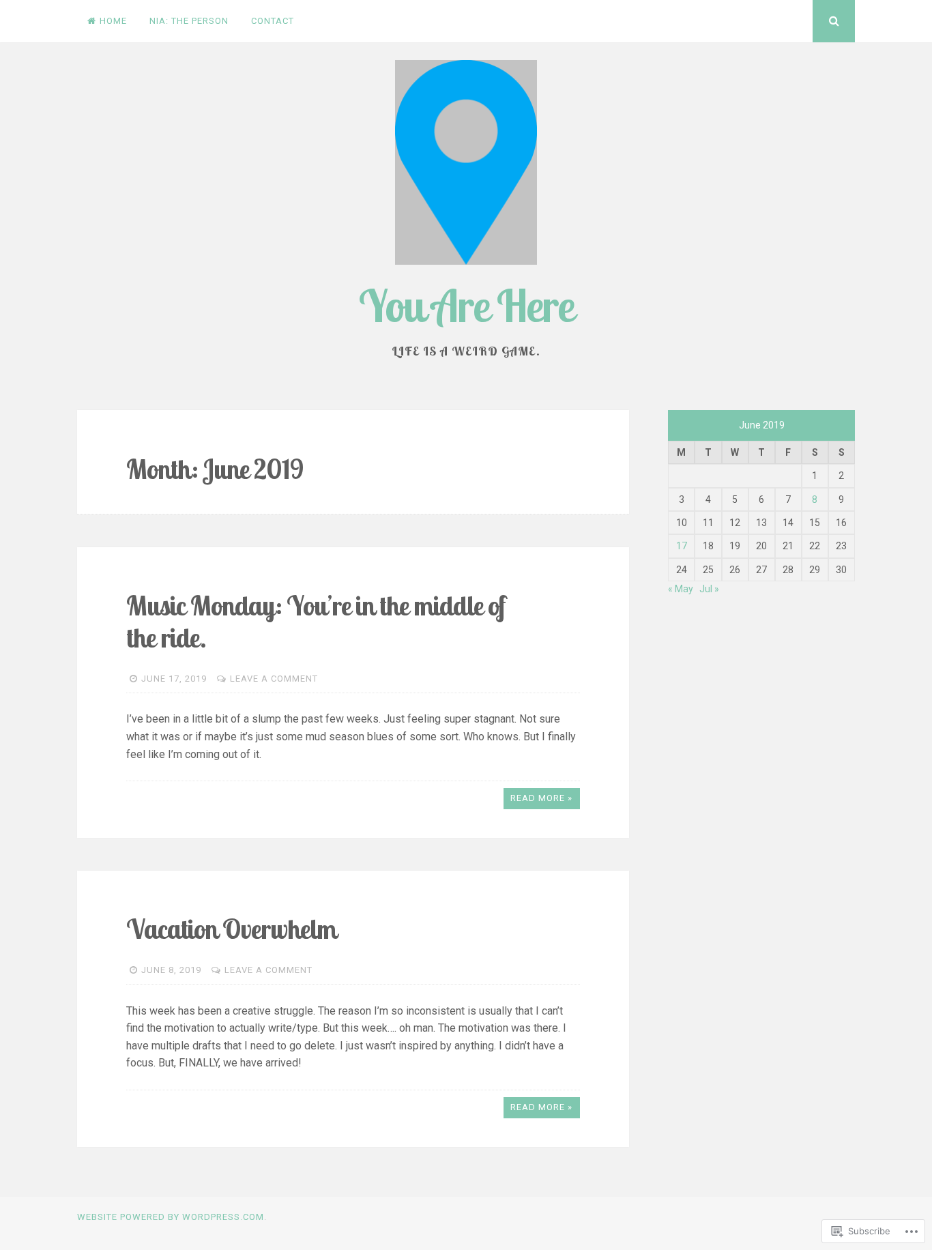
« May (680, 588)
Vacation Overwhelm (231, 929)
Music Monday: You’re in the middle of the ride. (316, 621)
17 (681, 545)
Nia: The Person (189, 21)
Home (113, 21)
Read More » (541, 798)
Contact (272, 21)
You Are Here (466, 305)
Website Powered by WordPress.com (170, 1217)
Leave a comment (274, 678)
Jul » (709, 588)
